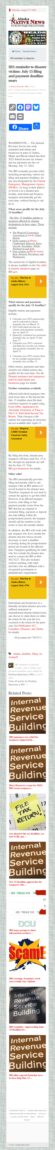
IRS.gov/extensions (18, 468)
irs (40, 653)
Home (17, 51)
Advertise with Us (17, 1110)
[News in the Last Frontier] (27, 20)
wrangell (13, 657)
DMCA (32, 1117)
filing (35, 653)
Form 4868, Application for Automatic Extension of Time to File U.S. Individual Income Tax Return (25, 411)
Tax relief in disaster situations (27, 266)
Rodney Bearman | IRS (19, 86)
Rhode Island (36, 251)
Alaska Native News (22, 1145)
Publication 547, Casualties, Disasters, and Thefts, (26, 627)
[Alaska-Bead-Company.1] (27, 37)
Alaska (31, 235)
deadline (26, 653)
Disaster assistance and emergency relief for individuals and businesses (26, 379)
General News (29, 51)
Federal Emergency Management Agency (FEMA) (26, 184)
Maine (33, 240)
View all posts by (18, 681)
